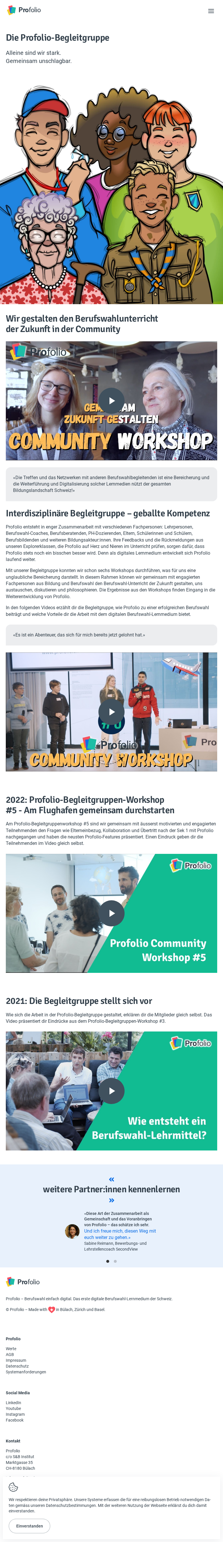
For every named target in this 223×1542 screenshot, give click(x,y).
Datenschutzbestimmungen (71, 1505)
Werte (11, 1348)
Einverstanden (29, 1526)
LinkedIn (13, 1402)
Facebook (15, 1420)
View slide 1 (107, 1261)
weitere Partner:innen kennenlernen (111, 1189)
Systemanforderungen (26, 1372)
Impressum (16, 1360)
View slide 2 (115, 1261)
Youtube (13, 1408)
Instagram (15, 1414)
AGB (10, 1354)
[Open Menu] (211, 11)
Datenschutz (17, 1366)
